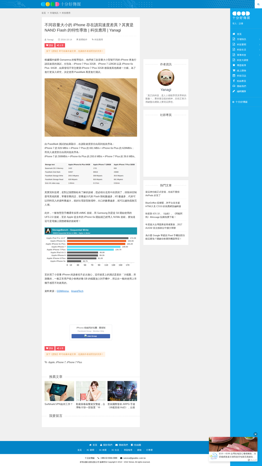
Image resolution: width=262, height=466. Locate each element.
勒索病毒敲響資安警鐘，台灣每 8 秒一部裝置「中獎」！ (90, 406)
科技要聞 (241, 44)
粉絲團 (137, 445)
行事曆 (149, 450)
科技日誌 (241, 75)
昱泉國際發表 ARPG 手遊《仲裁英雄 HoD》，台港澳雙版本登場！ (121, 406)
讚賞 (51, 45)
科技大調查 (242, 60)
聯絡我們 (123, 445)
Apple (51, 362)
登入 (234, 23)
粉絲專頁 (241, 81)
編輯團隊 (241, 91)
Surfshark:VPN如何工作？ (59, 404)
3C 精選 (103, 450)
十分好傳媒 (241, 102)
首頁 (44, 13)
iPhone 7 (61, 362)
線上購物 (241, 70)
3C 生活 (115, 450)
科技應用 (66, 13)
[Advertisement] (166, 36)
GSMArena (63, 291)
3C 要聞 (90, 450)
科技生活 (241, 49)
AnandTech (77, 291)
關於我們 (107, 445)
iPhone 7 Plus (74, 362)
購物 (139, 450)
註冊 (241, 23)
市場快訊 (54, 13)
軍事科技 (241, 55)
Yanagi (50, 39)
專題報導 (128, 450)
